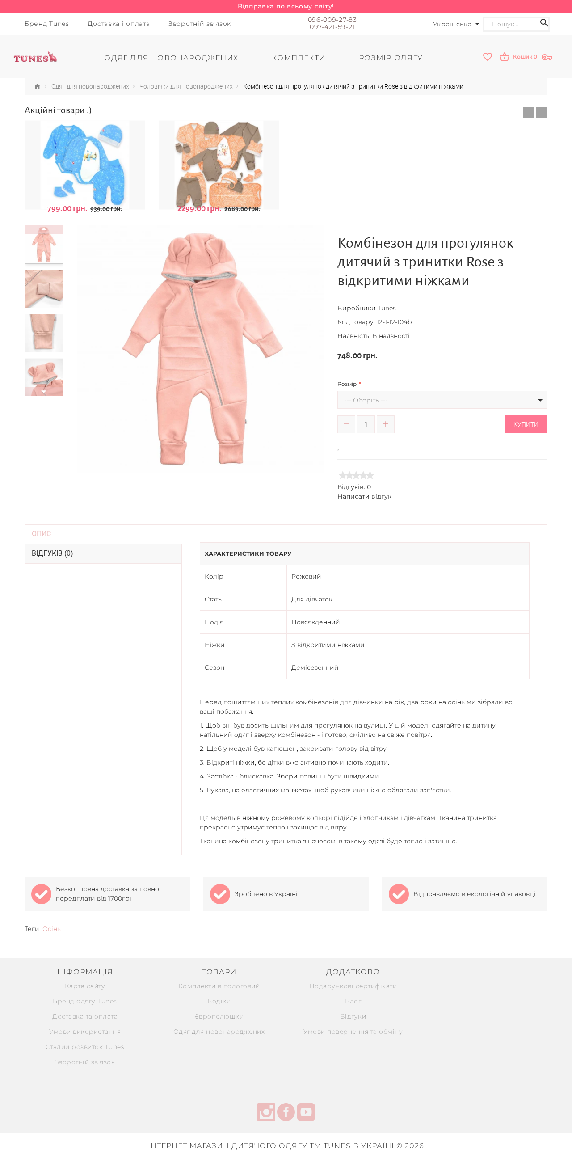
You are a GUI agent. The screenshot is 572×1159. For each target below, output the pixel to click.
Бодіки (219, 1001)
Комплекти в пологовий (219, 986)
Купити (525, 424)
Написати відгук (364, 496)
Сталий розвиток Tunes (85, 1046)
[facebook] (286, 1113)
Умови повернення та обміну (353, 1031)
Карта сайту (85, 986)
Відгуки (353, 1016)
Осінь (51, 929)
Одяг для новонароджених (219, 1031)
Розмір (347, 384)
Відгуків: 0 (354, 487)
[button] (528, 112)
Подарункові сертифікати (353, 986)
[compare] (352, 445)
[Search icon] (544, 24)
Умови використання (85, 1031)
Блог (353, 1001)
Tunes (387, 308)
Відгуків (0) (52, 553)
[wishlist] (488, 57)
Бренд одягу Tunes (85, 1001)
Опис (41, 533)
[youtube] (306, 1113)
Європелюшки (219, 1016)
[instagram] (266, 1113)
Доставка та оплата (85, 1016)
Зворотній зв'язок (85, 1062)
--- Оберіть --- (366, 400)
